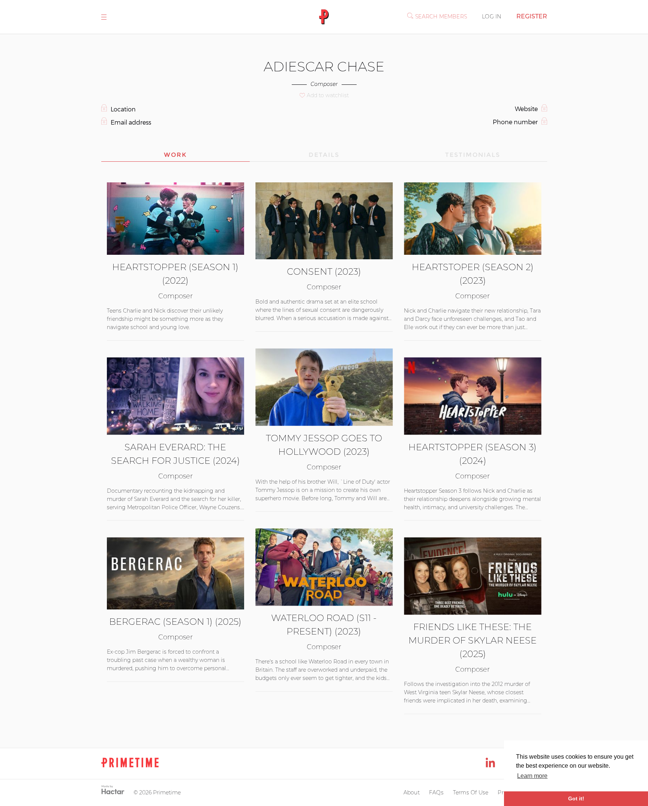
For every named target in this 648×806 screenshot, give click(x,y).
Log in (491, 16)
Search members (441, 16)
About (412, 792)
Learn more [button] (532, 776)
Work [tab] (175, 154)
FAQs (436, 792)
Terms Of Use (471, 792)
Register (531, 16)
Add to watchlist (328, 95)
